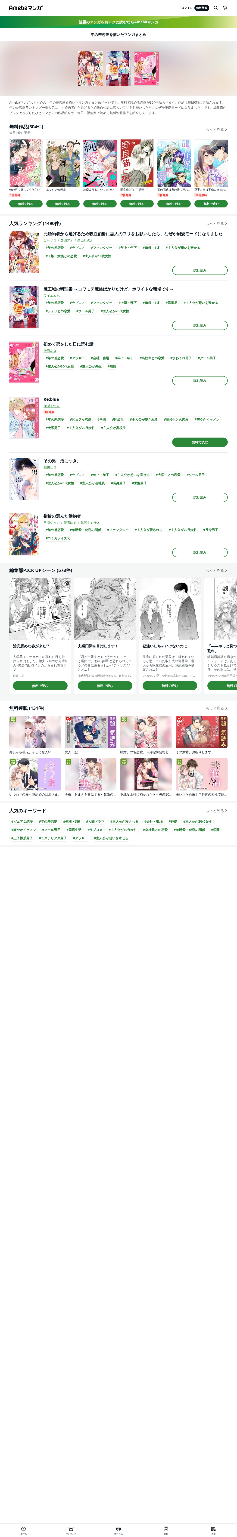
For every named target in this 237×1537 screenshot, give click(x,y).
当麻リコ (50, 240)
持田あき (50, 351)
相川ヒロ (50, 467)
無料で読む (25, 204)
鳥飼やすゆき (90, 522)
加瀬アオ (66, 240)
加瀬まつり (52, 406)
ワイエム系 (52, 295)
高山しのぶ (85, 240)
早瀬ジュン (52, 522)
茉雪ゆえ (70, 522)
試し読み (199, 270)
